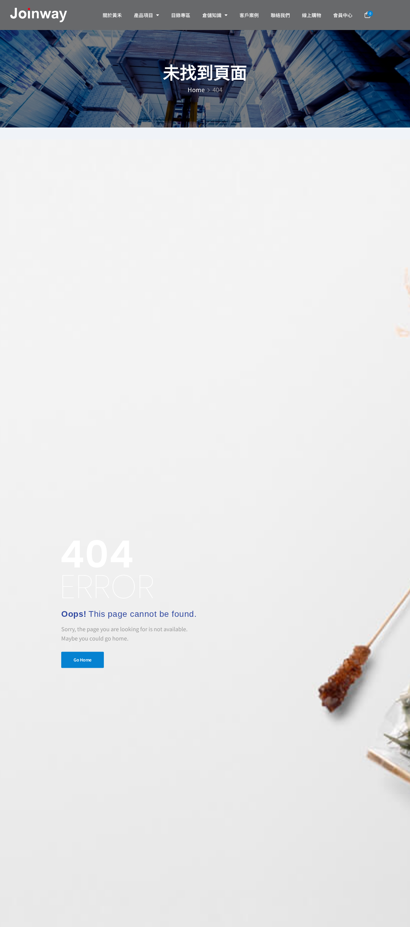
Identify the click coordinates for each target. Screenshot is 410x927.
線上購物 (311, 15)
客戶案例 (249, 15)
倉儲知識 (212, 15)
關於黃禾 (112, 15)
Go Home (83, 660)
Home (196, 89)
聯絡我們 (280, 15)
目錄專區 (180, 15)
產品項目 (143, 15)
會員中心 (342, 15)
